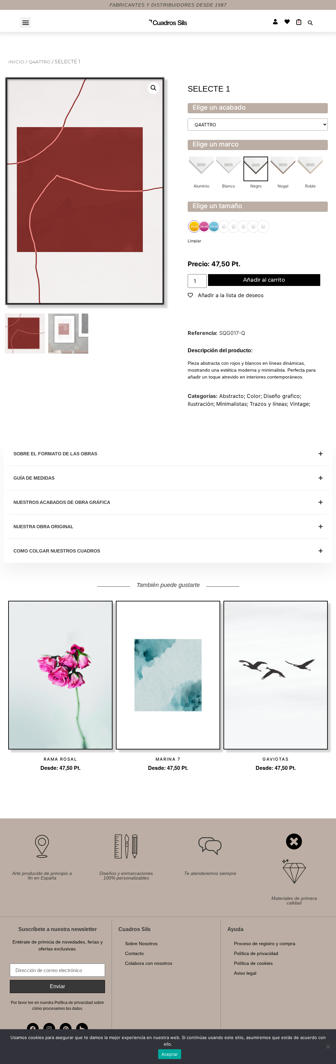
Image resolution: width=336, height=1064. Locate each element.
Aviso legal (245, 973)
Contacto (134, 953)
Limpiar (194, 240)
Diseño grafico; (282, 396)
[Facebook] (33, 1029)
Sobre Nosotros (141, 943)
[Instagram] (49, 1029)
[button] (25, 22)
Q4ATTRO (40, 61)
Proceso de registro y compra (264, 943)
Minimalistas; (233, 404)
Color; (255, 396)
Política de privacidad (256, 953)
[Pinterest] (66, 1029)
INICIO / (18, 61)
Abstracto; (233, 396)
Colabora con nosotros (148, 963)
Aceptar (169, 1054)
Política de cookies (253, 963)
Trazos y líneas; (270, 404)
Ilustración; (202, 404)
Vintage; (300, 404)
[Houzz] (82, 1029)
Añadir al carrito (264, 280)
